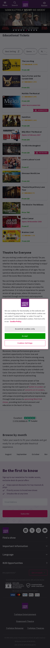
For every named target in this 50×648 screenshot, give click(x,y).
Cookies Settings (24, 343)
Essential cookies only (25, 329)
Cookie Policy (15, 321)
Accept (25, 336)
